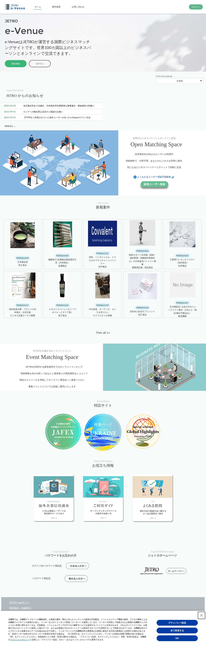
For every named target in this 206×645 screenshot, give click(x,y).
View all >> (103, 332)
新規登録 (16, 63)
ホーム (38, 6)
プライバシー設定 (177, 622)
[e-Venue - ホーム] (15, 7)
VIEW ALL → (10, 126)
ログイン (40, 63)
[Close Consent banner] (201, 615)
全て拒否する (177, 630)
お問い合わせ (78, 6)
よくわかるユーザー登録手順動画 (154, 177)
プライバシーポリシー (19, 640)
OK (177, 638)
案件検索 (56, 6)
